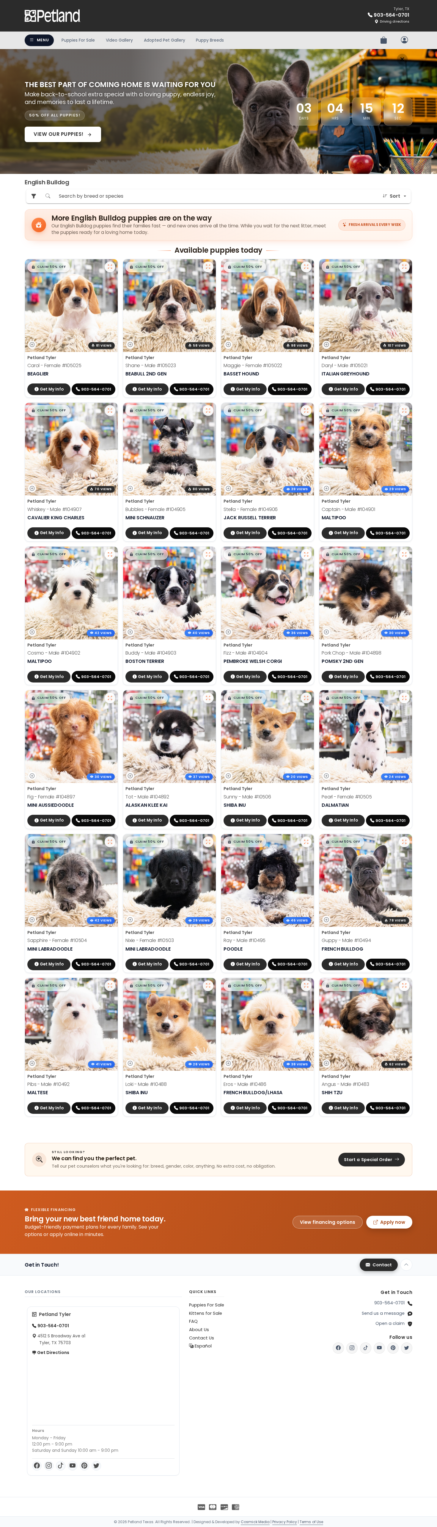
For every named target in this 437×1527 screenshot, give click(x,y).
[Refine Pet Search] (33, 196)
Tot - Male (147, 796)
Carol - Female (54, 365)
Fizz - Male (246, 653)
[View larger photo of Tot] (208, 698)
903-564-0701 (389, 1303)
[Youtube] (379, 1348)
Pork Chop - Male (351, 653)
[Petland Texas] (53, 16)
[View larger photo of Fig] (110, 698)
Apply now (392, 1222)
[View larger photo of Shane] (208, 267)
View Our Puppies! (59, 134)
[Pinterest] (84, 1466)
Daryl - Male (344, 365)
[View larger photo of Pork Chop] (404, 554)
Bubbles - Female (155, 509)
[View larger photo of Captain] (404, 410)
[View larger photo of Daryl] (404, 267)
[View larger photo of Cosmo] (110, 554)
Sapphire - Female (57, 940)
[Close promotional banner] (402, 59)
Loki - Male (146, 1084)
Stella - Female (251, 509)
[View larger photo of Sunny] (306, 698)
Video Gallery (119, 40)
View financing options (327, 1222)
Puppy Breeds (210, 40)
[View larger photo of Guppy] (404, 841)
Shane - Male (150, 365)
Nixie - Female (149, 940)
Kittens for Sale (205, 1313)
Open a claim (390, 1323)
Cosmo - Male (53, 653)
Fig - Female (51, 796)
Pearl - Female (347, 796)
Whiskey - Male (54, 509)
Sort (395, 196)
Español (203, 1346)
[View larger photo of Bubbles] (208, 410)
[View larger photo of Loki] (208, 985)
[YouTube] (72, 1466)
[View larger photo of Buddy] (208, 554)
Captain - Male (348, 509)
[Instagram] (49, 1466)
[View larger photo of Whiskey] (110, 410)
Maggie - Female (253, 365)
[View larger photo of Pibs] (110, 985)
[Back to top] (406, 1265)
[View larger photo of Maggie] (306, 267)
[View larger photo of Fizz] (306, 554)
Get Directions (52, 1352)
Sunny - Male (247, 796)
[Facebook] (37, 1466)
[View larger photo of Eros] (306, 985)
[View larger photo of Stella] (306, 410)
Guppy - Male (346, 940)
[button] (48, 267)
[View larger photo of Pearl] (404, 698)
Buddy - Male (150, 653)
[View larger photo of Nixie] (208, 841)
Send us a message (383, 1313)
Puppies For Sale (78, 40)
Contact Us (201, 1338)
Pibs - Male (48, 1084)
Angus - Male (345, 1084)
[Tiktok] (365, 1348)
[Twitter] (96, 1466)
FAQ (193, 1321)
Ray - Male (244, 940)
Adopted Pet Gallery (164, 40)
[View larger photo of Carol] (110, 267)
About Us (199, 1330)
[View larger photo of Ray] (306, 841)
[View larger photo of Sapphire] (110, 841)
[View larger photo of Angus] (404, 985)
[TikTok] (60, 1466)
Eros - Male (245, 1084)
